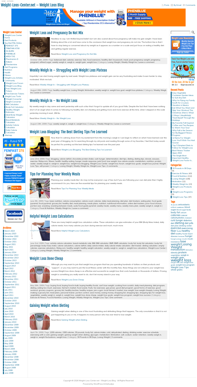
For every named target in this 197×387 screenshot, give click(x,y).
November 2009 (11, 327)
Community (10, 80)
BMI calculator (102, 243)
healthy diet (106, 60)
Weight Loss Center (98, 163)
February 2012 (11, 274)
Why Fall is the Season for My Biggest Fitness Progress (182, 132)
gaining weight (57, 335)
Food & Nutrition (179, 176)
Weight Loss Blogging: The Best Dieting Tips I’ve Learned (68, 132)
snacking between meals (62, 206)
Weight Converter (14, 99)
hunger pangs (176, 239)
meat (125, 60)
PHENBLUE (10, 54)
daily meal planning (110, 201)
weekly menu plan (130, 206)
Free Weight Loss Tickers (13, 89)
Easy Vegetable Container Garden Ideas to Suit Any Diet (183, 95)
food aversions (94, 60)
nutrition (150, 161)
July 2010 (8, 308)
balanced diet (60, 60)
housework (117, 60)
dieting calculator (150, 245)
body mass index (49, 245)
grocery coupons (46, 290)
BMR (111, 243)
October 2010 (10, 300)
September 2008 (12, 365)
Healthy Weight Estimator (13, 111)
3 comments (116, 337)
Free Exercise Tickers (15, 93)
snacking (46, 206)
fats (84, 60)
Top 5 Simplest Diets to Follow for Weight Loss (182, 146)
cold (108, 332)
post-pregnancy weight (139, 60)
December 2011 (11, 279)
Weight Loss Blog (13, 86)
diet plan (124, 201)
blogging (55, 159)
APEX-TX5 (10, 56)
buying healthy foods (89, 285)
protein (158, 161)
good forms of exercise (144, 288)
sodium (128, 335)
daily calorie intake (95, 245)
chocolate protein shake (83, 159)
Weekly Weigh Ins (129, 62)
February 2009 (11, 351)
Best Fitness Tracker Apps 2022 (181, 151)
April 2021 (9, 249)
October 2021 (10, 241)
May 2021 (9, 247)
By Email (177, 5)
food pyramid (45, 203)
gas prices (110, 288)
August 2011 (10, 287)
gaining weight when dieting (77, 335)
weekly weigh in (59, 62)
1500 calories (68, 332)
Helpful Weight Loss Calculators (52, 216)
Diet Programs (11, 67)
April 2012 (9, 268)
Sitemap (8, 135)
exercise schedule (151, 332)
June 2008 (9, 373)
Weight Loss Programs (182, 192)
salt (122, 335)
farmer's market (69, 288)
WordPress (98, 384)
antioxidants (184, 204)
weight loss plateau (134, 90)
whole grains (177, 269)
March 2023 (10, 231)
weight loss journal (150, 163)
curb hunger (100, 159)
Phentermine (11, 64)
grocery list (57, 203)
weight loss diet (177, 262)
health (58, 161)
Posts (166, 5)
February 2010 (11, 319)
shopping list (120, 292)
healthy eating (68, 161)
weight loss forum (116, 163)
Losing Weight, (114, 62)
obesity (174, 252)
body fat (132, 243)
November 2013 (11, 257)
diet (172, 223)
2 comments (112, 166)
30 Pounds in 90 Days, (87, 337)
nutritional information (117, 203)
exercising (187, 228)
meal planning (80, 203)
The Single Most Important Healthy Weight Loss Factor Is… (182, 158)
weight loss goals (133, 163)
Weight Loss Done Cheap (46, 258)
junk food (101, 161)
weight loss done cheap (85, 295)
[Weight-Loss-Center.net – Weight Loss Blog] (98, 19)
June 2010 (9, 311)
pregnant (34, 62)
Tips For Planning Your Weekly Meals (55, 174)
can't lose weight (106, 285)
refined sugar (45, 62)
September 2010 (12, 303)
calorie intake (100, 332)
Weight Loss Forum (14, 83)
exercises (57, 288)
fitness (51, 161)
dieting (130, 159)
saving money (107, 292)
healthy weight (73, 248)
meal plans (55, 292)
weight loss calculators (137, 248)
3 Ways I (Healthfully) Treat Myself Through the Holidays (183, 117)
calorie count (87, 201)
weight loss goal (117, 90)
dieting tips (139, 159)
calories (70, 60)
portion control (82, 292)
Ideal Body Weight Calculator (14, 116)
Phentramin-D (12, 59)
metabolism (140, 161)
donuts (148, 159)
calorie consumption (72, 201)
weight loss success (142, 295)
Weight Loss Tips (97, 166)
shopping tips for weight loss (152, 292)
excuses (155, 159)
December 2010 (11, 298)
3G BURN (10, 51)
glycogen (94, 335)
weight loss (92, 62)
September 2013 (12, 263)
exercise (78, 60)
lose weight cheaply (143, 290)
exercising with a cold (39, 335)
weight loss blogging (80, 163)
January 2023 (10, 233)
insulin (184, 239)
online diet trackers (136, 203)
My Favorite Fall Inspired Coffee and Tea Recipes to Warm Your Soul (183, 125)
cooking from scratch (124, 285)
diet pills (189, 223)
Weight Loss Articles (14, 78)
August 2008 (10, 367)
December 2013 (11, 255)
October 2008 (10, 362)
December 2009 (11, 324)
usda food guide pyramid (84, 206)
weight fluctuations (47, 337)
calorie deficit (65, 159)
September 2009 (12, 333)
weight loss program (123, 295)
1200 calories (56, 332)
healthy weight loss (61, 90)
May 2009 (9, 343)
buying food (56, 285)
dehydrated (116, 332)
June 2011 (9, 292)
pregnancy (155, 60)
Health (7, 72)
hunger (78, 161)
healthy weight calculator (92, 248)
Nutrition (8, 70)
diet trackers (134, 201)
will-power (44, 166)
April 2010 (9, 314)
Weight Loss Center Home (13, 36)
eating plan (146, 201)
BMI (93, 243)
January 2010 (10, 322)
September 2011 (12, 284)
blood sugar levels (183, 210)
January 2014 (10, 252)
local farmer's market (113, 290)
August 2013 (10, 266)
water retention (139, 335)
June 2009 (9, 341)
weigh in (71, 62)
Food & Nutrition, (47, 208)
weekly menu (115, 206)
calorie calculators (65, 245)
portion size (35, 206)
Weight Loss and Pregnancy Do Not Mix (56, 33)
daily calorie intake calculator (117, 245)
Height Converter (13, 102)
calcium (183, 213)
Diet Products (10, 40)
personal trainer (68, 292)
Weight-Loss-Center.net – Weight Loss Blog (32, 5)
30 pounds (79, 332)
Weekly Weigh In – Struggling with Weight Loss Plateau (68, 70)
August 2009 (10, 335)
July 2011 (8, 290)
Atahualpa (109, 384)
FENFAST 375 (12, 45)
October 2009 (10, 330)
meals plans (92, 203)
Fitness (8, 75)
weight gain (80, 62)
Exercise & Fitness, (38, 297)
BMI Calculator (12, 104)
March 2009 (10, 349)
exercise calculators (46, 248)
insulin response (89, 161)
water (33, 163)
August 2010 (10, 306)
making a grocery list (39, 292)
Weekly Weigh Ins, (81, 166)
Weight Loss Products (182, 187)
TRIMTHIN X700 (12, 48)
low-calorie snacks (126, 161)
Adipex (9, 62)
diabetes (187, 220)
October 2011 (10, 282)
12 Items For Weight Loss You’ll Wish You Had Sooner (183, 140)
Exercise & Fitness (180, 173)
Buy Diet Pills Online (13, 43)
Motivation (89, 90)
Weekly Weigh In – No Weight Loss (53, 100)
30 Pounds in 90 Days (181, 168)
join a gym (98, 290)
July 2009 (8, 338)
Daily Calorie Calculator (11, 131)
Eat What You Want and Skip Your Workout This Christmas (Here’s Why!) (183, 110)
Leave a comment (146, 62)
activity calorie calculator (61, 243)
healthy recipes (86, 290)
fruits (90, 288)
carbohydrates (177, 217)
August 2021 (10, 244)
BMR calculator (120, 243)
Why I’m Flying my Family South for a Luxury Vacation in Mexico (183, 102)
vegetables (35, 295)
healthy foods (181, 233)
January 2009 (10, 354)
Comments (190, 5)
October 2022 (10, 239)
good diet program (124, 288)
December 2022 (11, 236)
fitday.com (43, 161)
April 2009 (9, 346)
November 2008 (11, 359)
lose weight (112, 161)
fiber (173, 230)
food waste (82, 288)
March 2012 (10, 271)
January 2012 (10, 276)
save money (95, 292)
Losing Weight (77, 90)
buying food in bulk (70, 285)
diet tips (123, 159)
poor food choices (153, 203)
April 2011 (9, 295)
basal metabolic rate (82, 243)
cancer (184, 215)
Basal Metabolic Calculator (13, 121)
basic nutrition (56, 201)
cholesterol (188, 218)
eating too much (44, 288)
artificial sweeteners (177, 207)
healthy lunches (72, 290)
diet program (159, 285)
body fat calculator (145, 243)
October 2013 (10, 260)
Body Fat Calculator (15, 107)
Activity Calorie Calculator (12, 126)
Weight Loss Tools (13, 96)
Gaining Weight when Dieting (49, 305)
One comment (116, 297)
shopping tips (133, 292)
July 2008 (8, 370)
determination (112, 159)
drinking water (135, 332)
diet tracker (136, 245)
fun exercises (99, 288)
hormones (181, 236)
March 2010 (10, 316)
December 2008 (11, 357)
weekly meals (103, 206)
